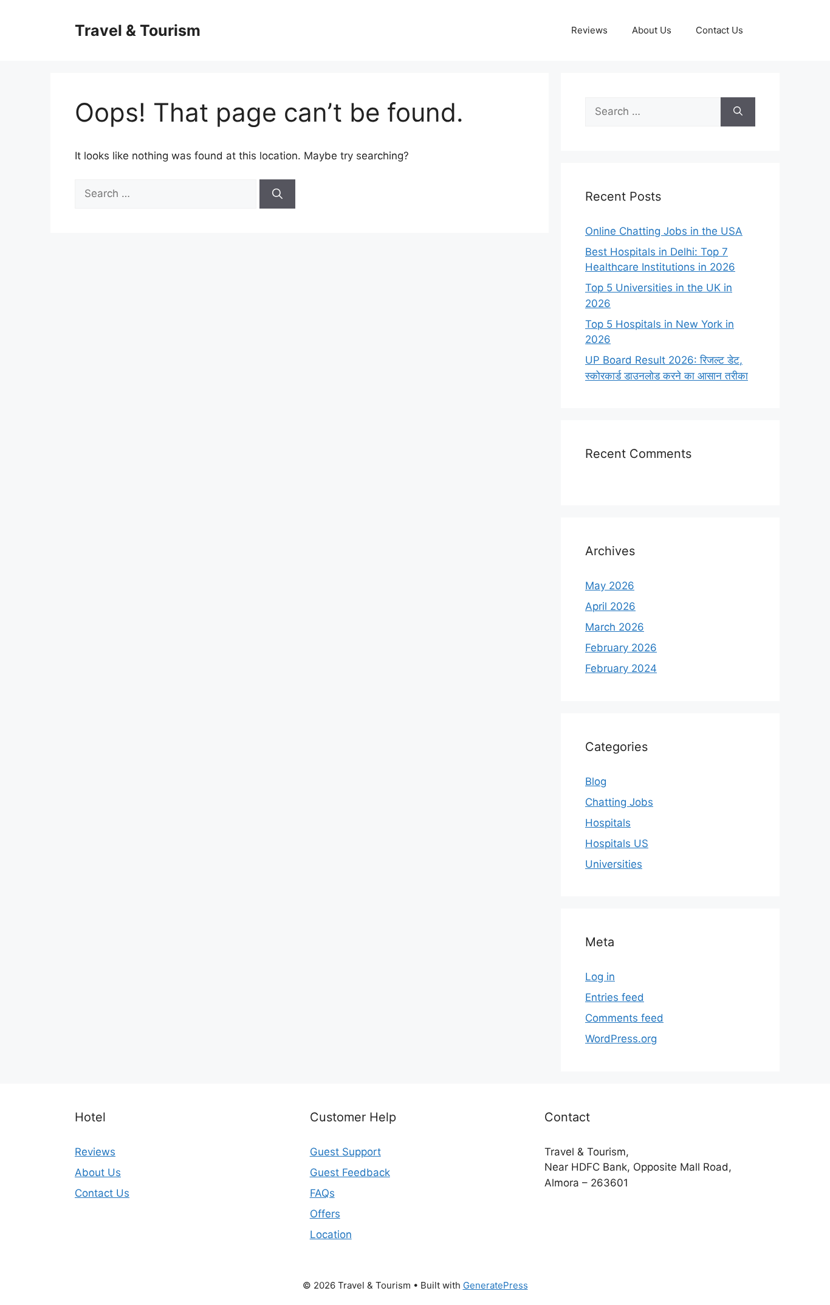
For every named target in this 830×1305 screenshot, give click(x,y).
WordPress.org (621, 1039)
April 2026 (610, 606)
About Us (651, 30)
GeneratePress (495, 1285)
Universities (613, 864)
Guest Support (345, 1152)
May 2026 (609, 586)
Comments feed (624, 1018)
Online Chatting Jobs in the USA (664, 231)
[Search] (277, 194)
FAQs (322, 1193)
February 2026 (621, 648)
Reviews (589, 30)
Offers (325, 1214)
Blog (595, 781)
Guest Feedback (350, 1172)
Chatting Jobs (619, 802)
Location (331, 1234)
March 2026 (614, 627)
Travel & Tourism (138, 30)
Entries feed (614, 997)
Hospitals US (616, 843)
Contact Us (719, 30)
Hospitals (608, 823)
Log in (600, 977)
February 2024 (621, 668)
